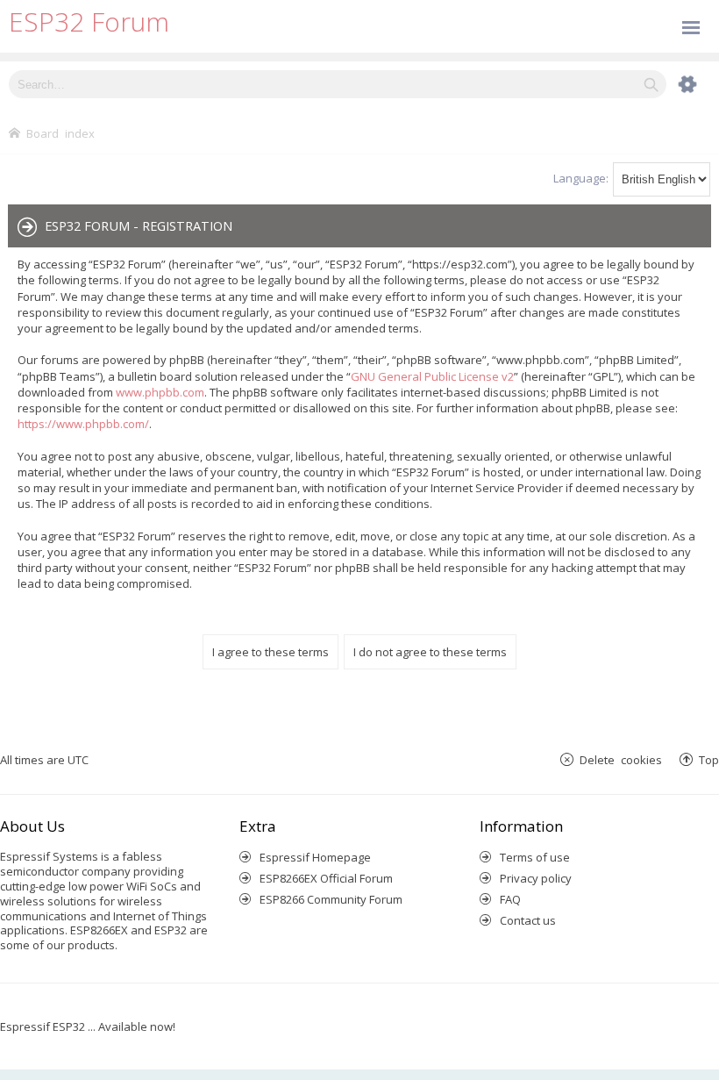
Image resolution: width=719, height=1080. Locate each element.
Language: (581, 178)
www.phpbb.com (160, 392)
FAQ (510, 899)
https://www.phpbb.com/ (83, 424)
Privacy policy (536, 878)
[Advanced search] (678, 84)
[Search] (651, 84)
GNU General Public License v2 (432, 376)
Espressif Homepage (315, 857)
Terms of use (535, 857)
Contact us (528, 920)
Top (709, 759)
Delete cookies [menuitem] (621, 759)
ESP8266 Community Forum (331, 899)
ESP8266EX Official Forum (326, 878)
